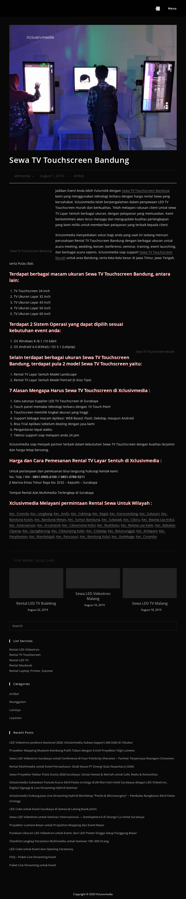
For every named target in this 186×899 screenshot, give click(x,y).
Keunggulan (17, 702)
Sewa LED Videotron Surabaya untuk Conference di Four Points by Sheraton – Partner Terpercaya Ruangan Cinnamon (91, 758)
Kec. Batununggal (121, 531)
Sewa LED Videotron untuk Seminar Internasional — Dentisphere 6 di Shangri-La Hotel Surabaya (76, 817)
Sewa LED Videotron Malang (93, 596)
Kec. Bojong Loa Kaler (137, 525)
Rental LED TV (19, 660)
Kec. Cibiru (131, 519)
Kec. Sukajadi (112, 519)
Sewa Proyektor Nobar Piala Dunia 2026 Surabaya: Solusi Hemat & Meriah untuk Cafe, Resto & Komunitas (83, 774)
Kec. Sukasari (150, 513)
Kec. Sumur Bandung (84, 519)
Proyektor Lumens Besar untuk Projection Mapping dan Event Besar (56, 825)
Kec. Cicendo (19, 513)
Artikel (79, 176)
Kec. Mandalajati (42, 536)
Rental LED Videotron (24, 649)
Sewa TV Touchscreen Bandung (145, 190)
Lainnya (15, 710)
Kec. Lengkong (41, 513)
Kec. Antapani (146, 531)
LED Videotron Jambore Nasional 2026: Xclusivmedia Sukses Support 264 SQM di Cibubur (71, 742)
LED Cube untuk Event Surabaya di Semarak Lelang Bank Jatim (53, 809)
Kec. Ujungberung (36, 531)
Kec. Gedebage (123, 536)
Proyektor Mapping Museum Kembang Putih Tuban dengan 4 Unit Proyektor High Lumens (72, 750)
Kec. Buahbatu (108, 525)
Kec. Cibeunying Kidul (78, 525)
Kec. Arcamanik (49, 525)
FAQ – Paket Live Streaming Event (32, 857)
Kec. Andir (61, 513)
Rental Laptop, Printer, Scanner (31, 671)
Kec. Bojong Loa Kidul (158, 519)
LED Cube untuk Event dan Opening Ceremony (41, 849)
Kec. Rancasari (67, 536)
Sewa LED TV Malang (150, 603)
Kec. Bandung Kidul (95, 536)
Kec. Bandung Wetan (50, 519)
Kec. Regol (100, 513)
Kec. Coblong (81, 513)
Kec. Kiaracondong (124, 513)
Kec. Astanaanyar (22, 525)
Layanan (15, 718)
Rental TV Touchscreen (25, 655)
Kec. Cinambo (146, 536)
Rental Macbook (20, 665)
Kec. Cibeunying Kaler (68, 531)
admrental (22, 176)
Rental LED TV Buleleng (36, 603)
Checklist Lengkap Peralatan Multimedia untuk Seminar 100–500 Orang (59, 841)
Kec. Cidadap (96, 531)
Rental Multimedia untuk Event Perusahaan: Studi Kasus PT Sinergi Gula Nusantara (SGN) (71, 766)
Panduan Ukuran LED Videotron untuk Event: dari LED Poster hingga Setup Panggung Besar (73, 833)
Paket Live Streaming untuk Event (32, 865)
